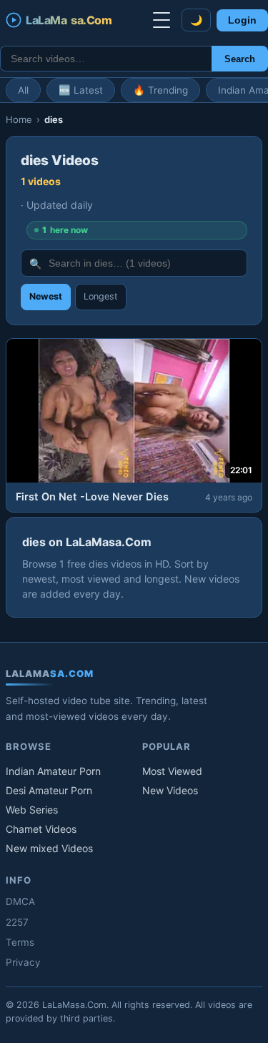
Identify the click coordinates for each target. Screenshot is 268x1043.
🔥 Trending (160, 90)
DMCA (20, 901)
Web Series (32, 810)
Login (242, 20)
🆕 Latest (81, 90)
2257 (17, 922)
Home (19, 119)
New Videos (170, 790)
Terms (20, 942)
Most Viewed (172, 771)
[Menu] (161, 20)
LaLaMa (68, 20)
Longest (101, 296)
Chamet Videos (41, 829)
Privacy (23, 962)
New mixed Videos (49, 848)
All (23, 90)
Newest (45, 296)
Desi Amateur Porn (49, 790)
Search (239, 59)
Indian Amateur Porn (53, 771)
